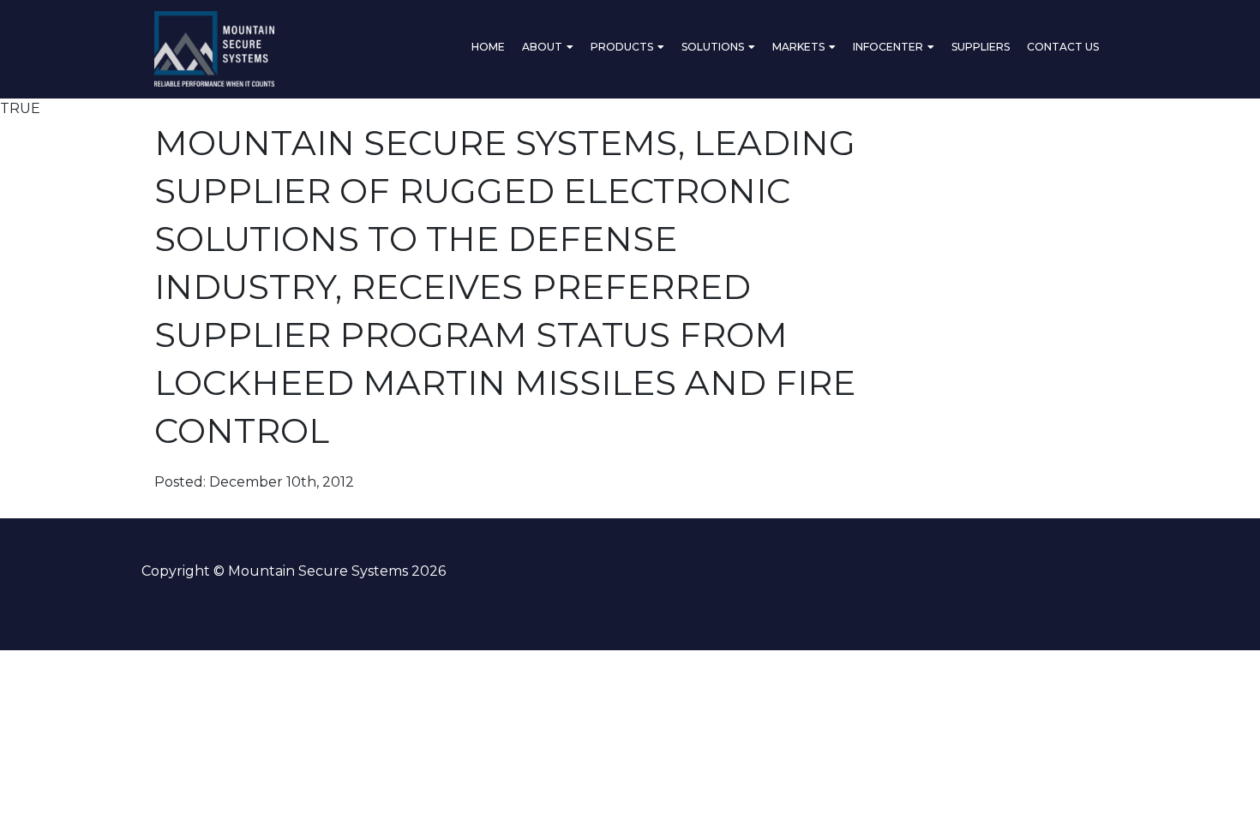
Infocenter (888, 46)
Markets (798, 46)
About (542, 46)
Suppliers (980, 46)
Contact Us (1063, 46)
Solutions (712, 46)
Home (488, 46)
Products (622, 46)
